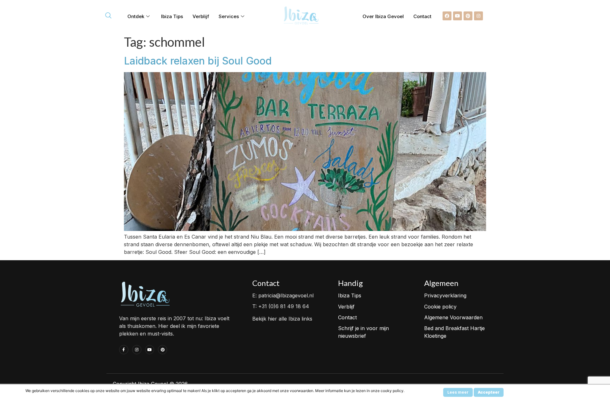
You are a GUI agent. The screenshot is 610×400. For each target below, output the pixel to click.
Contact (422, 16)
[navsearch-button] (108, 16)
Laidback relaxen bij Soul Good (198, 61)
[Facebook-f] (123, 349)
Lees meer (458, 392)
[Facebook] (447, 15)
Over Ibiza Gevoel (383, 16)
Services (229, 16)
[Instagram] (478, 15)
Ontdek (135, 16)
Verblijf (201, 16)
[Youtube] (457, 15)
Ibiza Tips (172, 16)
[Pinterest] (468, 15)
